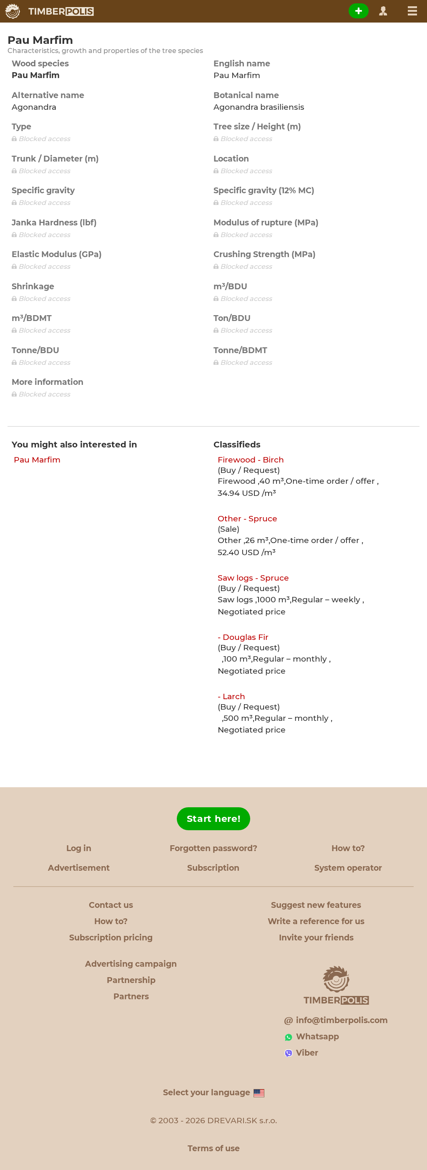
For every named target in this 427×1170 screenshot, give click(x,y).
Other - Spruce (247, 518)
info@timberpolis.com (342, 1020)
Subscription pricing (111, 938)
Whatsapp (317, 1036)
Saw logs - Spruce (253, 578)
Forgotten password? (213, 848)
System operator (348, 868)
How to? (348, 848)
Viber (307, 1053)
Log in (78, 848)
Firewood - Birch (251, 460)
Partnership (131, 980)
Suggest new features (316, 905)
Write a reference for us (316, 921)
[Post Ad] (359, 10)
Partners (131, 996)
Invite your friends (316, 938)
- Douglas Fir (243, 637)
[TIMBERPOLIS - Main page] (49, 11)
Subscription (213, 868)
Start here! (214, 818)
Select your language (206, 1092)
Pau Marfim (37, 460)
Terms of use (214, 1148)
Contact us (111, 905)
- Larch (231, 696)
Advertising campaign (131, 964)
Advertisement (79, 868)
